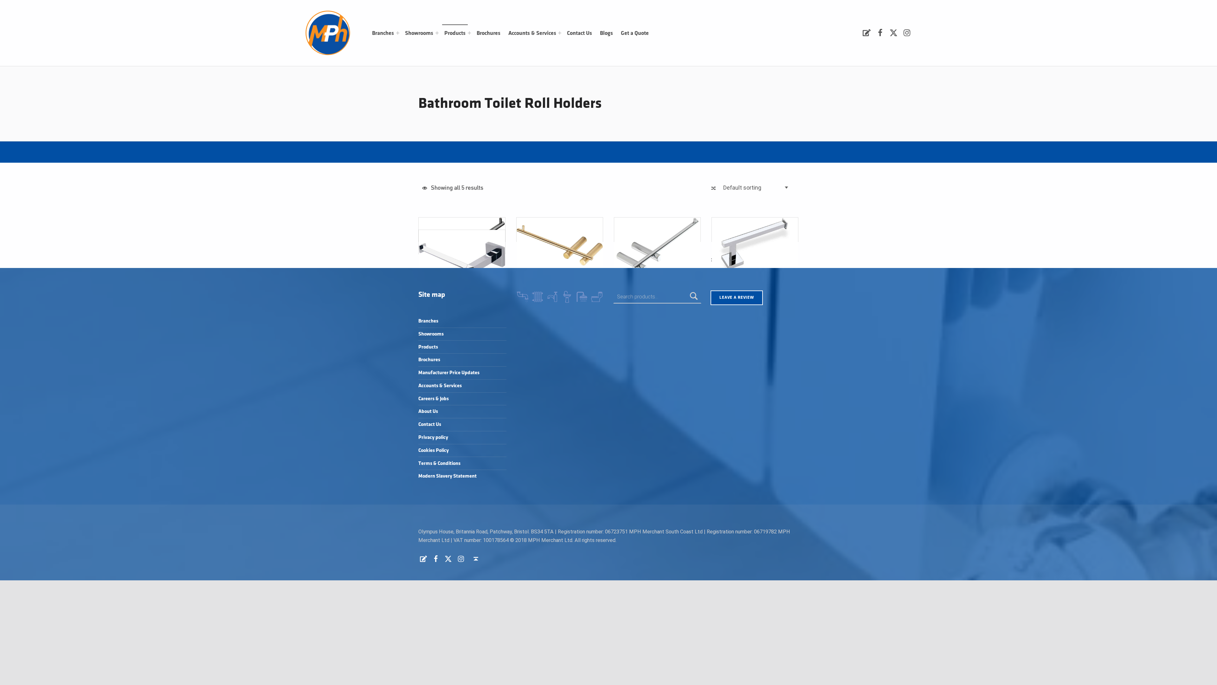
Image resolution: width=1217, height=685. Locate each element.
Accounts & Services (532, 33)
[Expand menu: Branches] (397, 33)
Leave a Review (736, 297)
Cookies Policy (433, 450)
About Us (428, 411)
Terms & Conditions (439, 463)
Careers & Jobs (433, 398)
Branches (383, 33)
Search (693, 296)
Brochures (488, 33)
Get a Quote (635, 33)
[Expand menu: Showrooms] (437, 33)
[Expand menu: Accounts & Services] (559, 33)
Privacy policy (433, 437)
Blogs (606, 33)
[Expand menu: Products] (469, 33)
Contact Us (579, 33)
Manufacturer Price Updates (449, 372)
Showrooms (419, 33)
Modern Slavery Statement (447, 476)
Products (455, 33)
